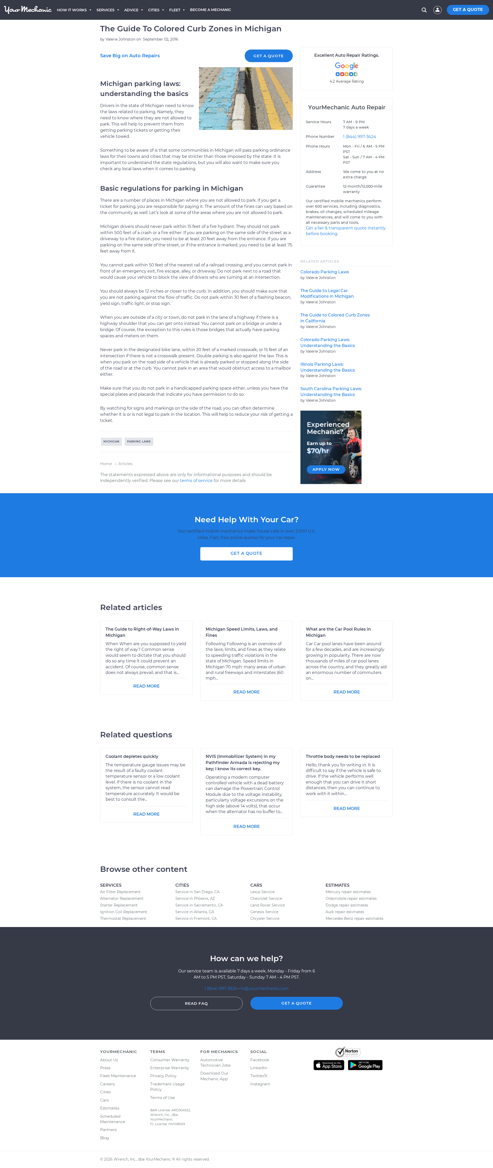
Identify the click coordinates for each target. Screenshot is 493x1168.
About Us (109, 1059)
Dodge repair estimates (347, 905)
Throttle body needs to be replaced (343, 756)
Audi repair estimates (345, 912)
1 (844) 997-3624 (359, 136)
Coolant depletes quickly (132, 756)
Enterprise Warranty (169, 1067)
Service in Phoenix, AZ (195, 898)
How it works (72, 10)
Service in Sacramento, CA (199, 905)
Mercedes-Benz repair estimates (354, 918)
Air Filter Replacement (120, 892)
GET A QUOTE (468, 9)
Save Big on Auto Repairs (130, 56)
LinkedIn (258, 1067)
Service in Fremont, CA (196, 918)
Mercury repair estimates (348, 892)
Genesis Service (264, 912)
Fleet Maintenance (118, 1075)
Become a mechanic (210, 9)
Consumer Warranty (169, 1059)
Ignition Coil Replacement (123, 912)
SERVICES (106, 10)
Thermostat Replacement (123, 918)
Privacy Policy (163, 1075)
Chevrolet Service (266, 898)
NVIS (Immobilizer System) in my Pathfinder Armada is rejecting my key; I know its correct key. (243, 762)
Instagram (260, 1084)
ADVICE (131, 10)
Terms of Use (162, 1097)
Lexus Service (262, 892)
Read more (146, 686)
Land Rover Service (267, 905)
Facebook (259, 1059)
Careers (107, 1084)
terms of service (196, 480)
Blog (104, 1137)
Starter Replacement (119, 905)
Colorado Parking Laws (324, 271)
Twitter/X (258, 1075)
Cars (104, 1100)
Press (105, 1067)
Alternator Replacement (122, 898)
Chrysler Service (264, 918)
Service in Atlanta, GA (194, 912)
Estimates (109, 1108)
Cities (153, 10)
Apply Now (326, 469)
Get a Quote (268, 55)
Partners (108, 1129)
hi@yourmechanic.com (265, 988)
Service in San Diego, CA (197, 892)
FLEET (174, 10)
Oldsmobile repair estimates (351, 898)
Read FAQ (196, 1003)
